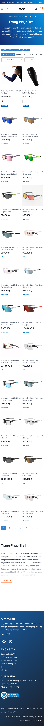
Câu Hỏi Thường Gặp (9, 664)
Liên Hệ (4, 670)
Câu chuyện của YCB (9, 654)
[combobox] (27, 60)
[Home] (9, 16)
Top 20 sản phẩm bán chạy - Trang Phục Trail (15, 50)
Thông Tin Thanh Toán (9, 660)
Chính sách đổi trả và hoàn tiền (31, 721)
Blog (2, 667)
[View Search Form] (7, 9)
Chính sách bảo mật (13, 717)
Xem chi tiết (5, 634)
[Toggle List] (32, 60)
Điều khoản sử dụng (29, 717)
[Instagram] (10, 641)
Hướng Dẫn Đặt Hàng (9, 657)
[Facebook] (4, 641)
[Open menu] (2, 8)
